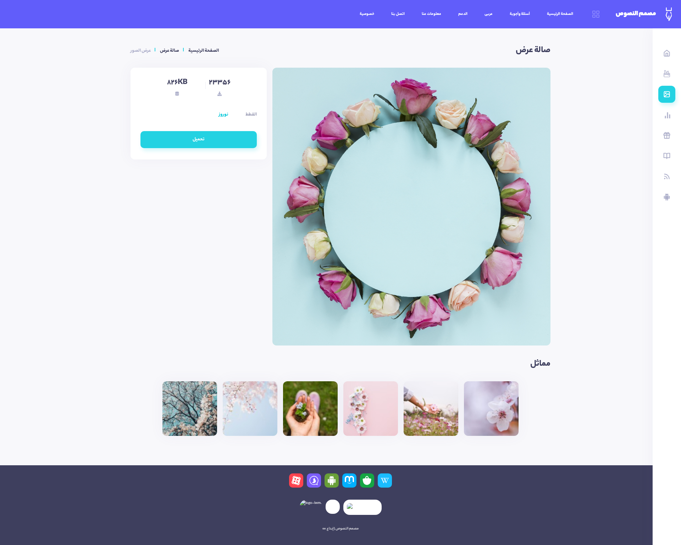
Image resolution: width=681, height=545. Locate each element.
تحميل (199, 139)
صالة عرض (169, 51)
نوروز (223, 114)
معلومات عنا (431, 14)
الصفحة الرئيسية (560, 14)
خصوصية (367, 14)
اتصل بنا (398, 14)
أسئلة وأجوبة (520, 14)
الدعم (462, 14)
